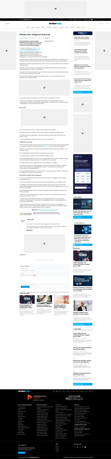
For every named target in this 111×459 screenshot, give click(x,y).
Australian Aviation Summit (42, 414)
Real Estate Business (22, 426)
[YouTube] (91, 19)
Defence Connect (21, 416)
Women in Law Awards (60, 436)
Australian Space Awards (42, 425)
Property (43, 27)
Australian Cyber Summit (42, 419)
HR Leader (20, 419)
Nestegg (19, 422)
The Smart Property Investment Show (82, 422)
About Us (57, 446)
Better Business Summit (42, 432)
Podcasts (78, 27)
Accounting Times (21, 408)
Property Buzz (21, 424)
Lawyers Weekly (21, 421)
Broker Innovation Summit (42, 435)
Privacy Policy (79, 457)
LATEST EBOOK (78, 197)
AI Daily (19, 410)
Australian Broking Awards (42, 416)
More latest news (78, 384)
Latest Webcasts (79, 223)
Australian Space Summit (42, 427)
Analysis (63, 391)
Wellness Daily (21, 432)
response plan (46, 146)
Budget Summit (58, 404)
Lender (32, 27)
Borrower (67, 27)
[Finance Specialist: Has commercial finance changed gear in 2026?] (27, 299)
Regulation (55, 27)
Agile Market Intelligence (79, 435)
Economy (37, 27)
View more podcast (79, 324)
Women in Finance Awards (61, 433)
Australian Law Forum (41, 424)
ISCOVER (59, 391)
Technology (49, 27)
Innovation (61, 27)
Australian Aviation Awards (42, 413)
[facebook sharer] (45, 38)
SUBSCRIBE (21, 452)
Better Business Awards (42, 430)
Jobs (90, 391)
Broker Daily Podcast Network (80, 410)
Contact (80, 19)
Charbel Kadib (24, 38)
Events (86, 391)
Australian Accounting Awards (43, 409)
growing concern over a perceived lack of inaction (30, 50)
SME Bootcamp (58, 431)
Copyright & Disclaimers (69, 457)
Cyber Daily (20, 414)
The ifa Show (77, 419)
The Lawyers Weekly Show (79, 421)
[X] (88, 19)
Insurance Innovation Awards (61, 419)
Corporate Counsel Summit (61, 408)
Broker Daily (20, 413)
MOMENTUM (28, 19)
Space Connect (21, 429)
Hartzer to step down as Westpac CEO (47, 210)
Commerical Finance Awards (61, 406)
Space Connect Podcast (79, 416)
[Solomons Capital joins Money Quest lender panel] (44, 299)
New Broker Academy (60, 422)
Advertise (75, 19)
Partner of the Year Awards (61, 423)
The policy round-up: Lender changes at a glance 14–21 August (60, 306)
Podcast (77, 248)
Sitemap (57, 451)
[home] (55, 24)
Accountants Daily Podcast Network (81, 406)
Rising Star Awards (59, 428)
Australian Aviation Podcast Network (82, 408)
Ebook (83, 27)
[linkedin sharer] (47, 38)
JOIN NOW (88, 187)
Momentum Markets (78, 431)
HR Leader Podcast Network (80, 413)
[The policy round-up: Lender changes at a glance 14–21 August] (61, 299)
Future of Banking (59, 412)
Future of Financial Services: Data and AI (63, 414)
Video (77, 391)
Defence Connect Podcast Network (81, 411)
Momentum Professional (79, 427)
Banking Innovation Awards (42, 429)
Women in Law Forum (60, 438)
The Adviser (20, 431)
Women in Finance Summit (61, 435)
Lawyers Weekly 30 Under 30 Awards (63, 420)
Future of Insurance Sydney (61, 417)
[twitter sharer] (49, 38)
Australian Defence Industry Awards (44, 421)
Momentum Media (78, 432)
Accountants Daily (21, 406)
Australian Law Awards (41, 422)
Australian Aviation (22, 411)
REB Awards (58, 427)
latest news (77, 329)
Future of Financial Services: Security (63, 415)
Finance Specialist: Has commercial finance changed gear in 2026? (26, 306)
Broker (28, 27)
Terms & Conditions (88, 457)
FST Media (20, 418)
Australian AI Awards (41, 411)
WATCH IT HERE (79, 244)
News (54, 391)
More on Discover (78, 92)
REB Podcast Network (79, 414)
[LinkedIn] (86, 19)
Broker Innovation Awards (42, 433)
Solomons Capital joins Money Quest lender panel (44, 305)
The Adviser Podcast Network (80, 418)
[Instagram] (90, 19)
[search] (92, 391)
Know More (29, 230)
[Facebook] (84, 19)
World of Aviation (21, 434)
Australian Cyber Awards (42, 417)
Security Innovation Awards (61, 430)
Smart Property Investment (23, 427)
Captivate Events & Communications (82, 434)
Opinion (68, 391)
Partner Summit (58, 425)
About (71, 19)
